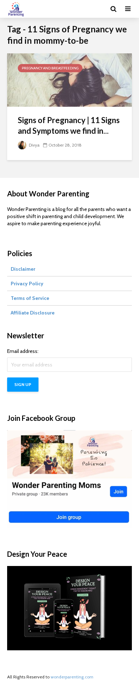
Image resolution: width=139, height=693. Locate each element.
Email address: (22, 351)
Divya (34, 145)
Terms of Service (30, 298)
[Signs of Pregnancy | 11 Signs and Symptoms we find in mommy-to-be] (69, 79)
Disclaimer (23, 269)
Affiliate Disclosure (33, 313)
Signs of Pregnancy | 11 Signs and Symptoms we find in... (69, 125)
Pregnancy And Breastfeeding (50, 68)
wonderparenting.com (72, 676)
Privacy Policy (27, 283)
